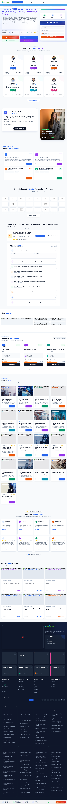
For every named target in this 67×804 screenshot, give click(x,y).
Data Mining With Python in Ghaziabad (9, 779)
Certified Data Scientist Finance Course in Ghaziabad (9, 772)
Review (3, 688)
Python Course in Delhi (23, 731)
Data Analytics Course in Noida (8, 731)
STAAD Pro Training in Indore (56, 773)
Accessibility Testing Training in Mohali (26, 782)
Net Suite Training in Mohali (24, 758)
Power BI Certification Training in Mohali (25, 790)
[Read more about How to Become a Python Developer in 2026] (33, 599)
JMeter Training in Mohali (23, 779)
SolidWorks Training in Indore (56, 770)
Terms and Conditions (54, 683)
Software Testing (21, 684)
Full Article (17, 590)
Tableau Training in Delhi (58, 472)
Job (2, 689)
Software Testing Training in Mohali (25, 767)
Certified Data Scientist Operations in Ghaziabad (9, 762)
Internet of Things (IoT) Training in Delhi (24, 400)
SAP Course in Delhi (23, 729)
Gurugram (36, 684)
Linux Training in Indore (55, 761)
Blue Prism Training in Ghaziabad (9, 758)
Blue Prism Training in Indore (56, 752)
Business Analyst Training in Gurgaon (57, 719)
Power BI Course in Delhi (23, 740)
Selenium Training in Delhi (24, 723)
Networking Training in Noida (8, 714)
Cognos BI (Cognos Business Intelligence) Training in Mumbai (41, 757)
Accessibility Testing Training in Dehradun (41, 725)
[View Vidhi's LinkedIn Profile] (56, 84)
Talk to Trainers (41, 235)
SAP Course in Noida (7, 732)
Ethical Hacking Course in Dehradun (41, 740)
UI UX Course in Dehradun (40, 735)
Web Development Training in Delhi (25, 732)
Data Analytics (20, 686)
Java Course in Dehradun (40, 743)
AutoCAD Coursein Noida (7, 716)
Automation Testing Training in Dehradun (40, 717)
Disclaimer (52, 687)
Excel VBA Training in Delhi (41, 472)
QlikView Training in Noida (8, 719)
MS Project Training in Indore (56, 767)
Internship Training (21, 689)
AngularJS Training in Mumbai (40, 774)
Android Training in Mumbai (40, 773)
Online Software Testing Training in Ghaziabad (8, 786)
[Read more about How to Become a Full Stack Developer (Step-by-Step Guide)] (11, 599)
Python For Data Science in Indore (57, 787)
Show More (4, 529)
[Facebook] (48, 700)
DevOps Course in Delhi (23, 716)
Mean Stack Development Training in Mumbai (41, 787)
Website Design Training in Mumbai (41, 785)
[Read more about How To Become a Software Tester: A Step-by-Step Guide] (33, 573)
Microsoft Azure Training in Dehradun (41, 714)
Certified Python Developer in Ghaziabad (8, 776)
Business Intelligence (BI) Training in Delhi (41, 424)
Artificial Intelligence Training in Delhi (7, 400)
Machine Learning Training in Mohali (25, 788)
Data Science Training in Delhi (24, 737)
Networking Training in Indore (56, 764)
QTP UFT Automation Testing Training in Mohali (25, 776)
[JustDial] (62, 700)
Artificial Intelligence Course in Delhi (25, 728)
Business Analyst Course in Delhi (25, 734)
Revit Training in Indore (55, 769)
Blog (3, 684)
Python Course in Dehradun (40, 737)
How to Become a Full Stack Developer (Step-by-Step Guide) (11, 608)
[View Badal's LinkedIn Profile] (14, 62)
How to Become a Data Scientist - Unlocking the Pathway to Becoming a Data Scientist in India (11, 583)
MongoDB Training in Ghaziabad (8, 756)
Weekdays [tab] (63, 338)
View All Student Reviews (34, 554)
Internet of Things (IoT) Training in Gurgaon (57, 718)
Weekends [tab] (58, 338)
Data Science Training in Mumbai (41, 762)
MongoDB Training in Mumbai (40, 790)
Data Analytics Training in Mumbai (41, 759)
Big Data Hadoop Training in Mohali (25, 792)
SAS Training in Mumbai (39, 771)
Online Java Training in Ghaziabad (9, 795)
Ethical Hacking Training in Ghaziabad (9, 759)
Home (3, 681)
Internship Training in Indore (56, 775)
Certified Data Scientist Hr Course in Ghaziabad (8, 769)
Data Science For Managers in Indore (57, 784)
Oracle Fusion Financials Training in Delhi (25, 718)
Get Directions (5, 662)
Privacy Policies (53, 684)
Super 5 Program (5, 686)
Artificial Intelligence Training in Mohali (25, 784)
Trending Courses (31, 2)
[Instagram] (45, 700)
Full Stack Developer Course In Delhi (25, 739)
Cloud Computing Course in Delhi (25, 714)
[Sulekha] (64, 700)
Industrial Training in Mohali (24, 755)
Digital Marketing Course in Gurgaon (57, 725)
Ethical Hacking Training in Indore (57, 759)
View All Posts (62, 565)
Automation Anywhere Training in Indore (57, 754)
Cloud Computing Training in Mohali (25, 752)
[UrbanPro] (59, 700)
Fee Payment (53, 681)
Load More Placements (33, 100)
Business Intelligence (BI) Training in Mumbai (41, 753)
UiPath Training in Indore (56, 756)
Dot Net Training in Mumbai (40, 789)
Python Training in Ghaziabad (8, 773)
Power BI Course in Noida (7, 740)
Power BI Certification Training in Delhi (57, 400)
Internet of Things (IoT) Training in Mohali (25, 786)
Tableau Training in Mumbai (40, 768)
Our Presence (51, 2)
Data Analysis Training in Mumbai (41, 760)
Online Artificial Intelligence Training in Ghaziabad (9, 793)
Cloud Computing (21, 683)
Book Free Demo (12, 364)
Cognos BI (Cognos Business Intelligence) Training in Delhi (7, 448)
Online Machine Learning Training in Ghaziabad (8, 789)
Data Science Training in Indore (57, 780)
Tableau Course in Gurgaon (56, 731)
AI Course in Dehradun (39, 734)
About (3, 683)
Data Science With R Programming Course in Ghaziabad (8, 767)
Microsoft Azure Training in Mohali (25, 757)
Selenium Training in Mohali (24, 770)
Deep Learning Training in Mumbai (41, 763)
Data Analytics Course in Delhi (24, 726)
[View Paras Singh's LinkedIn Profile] (16, 84)
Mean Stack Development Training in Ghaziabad (9, 753)
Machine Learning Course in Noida (9, 739)
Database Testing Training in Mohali (25, 772)
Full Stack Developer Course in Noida (9, 742)
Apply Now (29, 163)
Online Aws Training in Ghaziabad (9, 791)
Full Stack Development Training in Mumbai (41, 777)
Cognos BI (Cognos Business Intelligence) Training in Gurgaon (57, 722)
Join (31, 700)
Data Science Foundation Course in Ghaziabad (8, 764)
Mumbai (35, 686)
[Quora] (56, 700)
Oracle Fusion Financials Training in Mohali (25, 761)
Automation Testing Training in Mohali (25, 762)
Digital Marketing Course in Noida (9, 728)
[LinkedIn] (42, 700)
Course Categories (42, 2)
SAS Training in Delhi (7, 496)
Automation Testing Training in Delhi (25, 720)
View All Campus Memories (34, 327)
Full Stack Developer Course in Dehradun (40, 732)
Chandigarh (36, 689)
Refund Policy (53, 686)
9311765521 (50, 641)
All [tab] (54, 338)
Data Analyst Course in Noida (8, 729)
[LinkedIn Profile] (53, 358)
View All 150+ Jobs (59, 148)
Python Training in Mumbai (40, 780)
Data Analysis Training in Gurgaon (57, 723)
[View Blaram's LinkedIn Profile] (35, 62)
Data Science (20, 681)
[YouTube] (53, 700)
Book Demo (5, 406)
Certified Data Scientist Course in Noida (9, 724)
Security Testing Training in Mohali (25, 769)
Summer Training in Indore (56, 778)
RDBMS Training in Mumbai (40, 792)
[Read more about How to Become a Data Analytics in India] (55, 573)
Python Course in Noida (7, 737)
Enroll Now (11, 406)
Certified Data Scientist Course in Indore (57, 782)
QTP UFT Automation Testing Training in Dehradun (42, 722)
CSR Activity (4, 691)
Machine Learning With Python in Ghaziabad (8, 781)
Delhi (35, 683)
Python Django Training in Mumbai (41, 783)
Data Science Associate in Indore (57, 785)
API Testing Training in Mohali (24, 773)
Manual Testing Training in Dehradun (41, 718)
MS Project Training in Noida (8, 717)
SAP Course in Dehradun (39, 738)
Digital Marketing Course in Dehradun (41, 728)
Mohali (35, 692)
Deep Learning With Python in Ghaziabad (8, 784)
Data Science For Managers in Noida (9, 726)
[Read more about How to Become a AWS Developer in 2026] (55, 599)
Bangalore (36, 687)
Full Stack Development (22, 687)
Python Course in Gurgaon (56, 728)
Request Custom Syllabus (53, 235)
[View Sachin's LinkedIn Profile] (35, 84)
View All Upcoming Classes (34, 369)
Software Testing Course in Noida (9, 734)
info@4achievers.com (51, 643)
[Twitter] (51, 700)
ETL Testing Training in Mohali (24, 764)
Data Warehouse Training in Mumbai (41, 765)
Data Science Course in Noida (8, 722)
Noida (35, 681)
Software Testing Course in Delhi (25, 721)
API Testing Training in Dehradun (41, 720)
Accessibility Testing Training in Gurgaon (57, 715)
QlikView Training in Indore (56, 772)
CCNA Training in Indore (55, 758)
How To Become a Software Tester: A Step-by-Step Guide (33, 582)
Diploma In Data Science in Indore (57, 790)
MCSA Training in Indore (56, 762)
